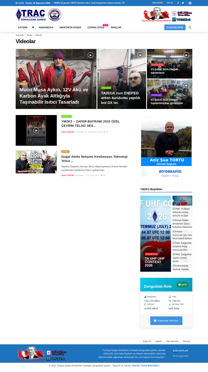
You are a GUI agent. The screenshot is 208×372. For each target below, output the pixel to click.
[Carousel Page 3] (182, 223)
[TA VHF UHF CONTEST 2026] (155, 234)
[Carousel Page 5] (182, 246)
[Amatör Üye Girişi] (190, 3)
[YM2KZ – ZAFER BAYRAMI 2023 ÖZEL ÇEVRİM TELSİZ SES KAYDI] (36, 130)
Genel (65, 151)
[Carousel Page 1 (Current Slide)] (182, 201)
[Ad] (166, 148)
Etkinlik (66, 116)
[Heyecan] (183, 3)
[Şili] (178, 3)
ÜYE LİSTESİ (157, 3)
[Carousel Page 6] (182, 258)
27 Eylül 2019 (93, 175)
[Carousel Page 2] (182, 212)
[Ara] (190, 27)
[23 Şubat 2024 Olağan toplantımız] (169, 64)
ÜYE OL (170, 3)
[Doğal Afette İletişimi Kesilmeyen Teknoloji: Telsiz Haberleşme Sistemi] (36, 161)
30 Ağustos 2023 (95, 132)
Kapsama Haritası (168, 320)
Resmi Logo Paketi (181, 356)
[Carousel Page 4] (182, 235)
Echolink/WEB (175, 27)
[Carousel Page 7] (182, 269)
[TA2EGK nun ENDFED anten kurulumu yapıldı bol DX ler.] (121, 79)
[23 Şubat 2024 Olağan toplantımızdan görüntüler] (169, 94)
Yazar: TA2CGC (67, 132)
